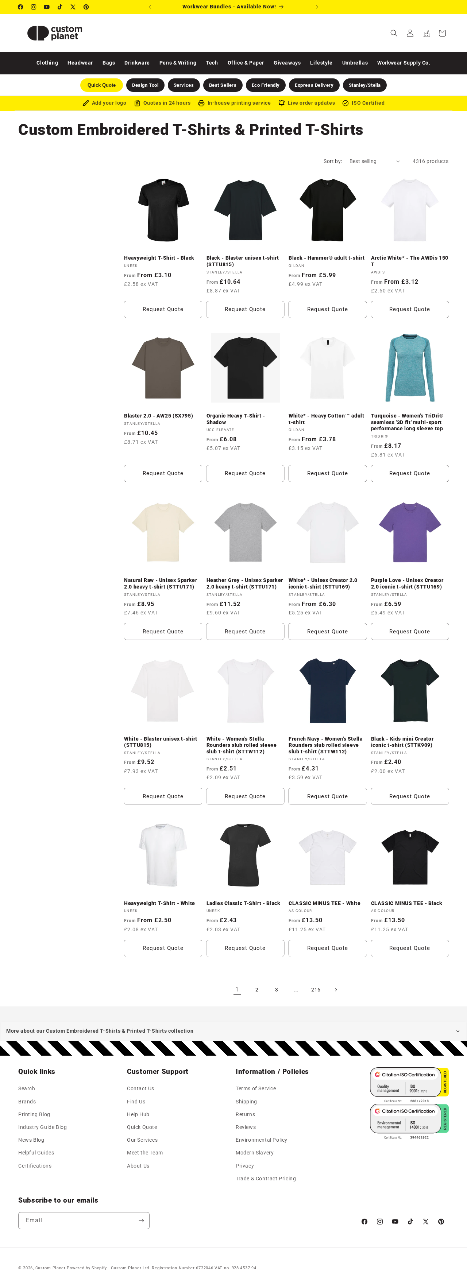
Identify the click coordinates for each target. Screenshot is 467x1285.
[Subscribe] (141, 1220)
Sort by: (333, 161)
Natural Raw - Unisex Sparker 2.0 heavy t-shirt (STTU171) (160, 584)
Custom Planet (50, 1268)
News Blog (31, 1140)
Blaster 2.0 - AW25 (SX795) (158, 416)
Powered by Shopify (87, 1268)
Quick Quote (142, 1127)
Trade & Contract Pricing (266, 1178)
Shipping (246, 1102)
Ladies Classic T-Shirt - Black (244, 903)
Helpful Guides (36, 1153)
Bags (109, 63)
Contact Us (140, 1089)
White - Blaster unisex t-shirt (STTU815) (160, 741)
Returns (245, 1114)
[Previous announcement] (150, 7)
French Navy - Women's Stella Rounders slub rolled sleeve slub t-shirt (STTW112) (326, 744)
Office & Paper (246, 63)
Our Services (142, 1140)
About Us (138, 1166)
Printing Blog (34, 1114)
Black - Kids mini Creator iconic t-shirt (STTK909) (402, 741)
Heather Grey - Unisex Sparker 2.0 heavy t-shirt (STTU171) (245, 584)
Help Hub (138, 1114)
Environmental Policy (261, 1140)
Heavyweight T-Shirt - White (159, 903)
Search (26, 1089)
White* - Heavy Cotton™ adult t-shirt (326, 419)
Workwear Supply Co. (403, 63)
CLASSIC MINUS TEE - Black (407, 903)
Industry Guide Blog (42, 1127)
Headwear (80, 63)
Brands (27, 1102)
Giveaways (287, 63)
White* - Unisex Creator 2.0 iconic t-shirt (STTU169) (323, 584)
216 (316, 989)
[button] (394, 33)
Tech (212, 63)
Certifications (34, 1166)
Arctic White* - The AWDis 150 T (409, 261)
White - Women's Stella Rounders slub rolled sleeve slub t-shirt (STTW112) (242, 744)
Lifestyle (321, 63)
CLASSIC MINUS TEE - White (325, 903)
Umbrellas (355, 63)
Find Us (136, 1102)
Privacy (245, 1166)
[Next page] (336, 990)
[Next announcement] (317, 7)
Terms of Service (256, 1089)
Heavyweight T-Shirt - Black (159, 258)
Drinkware (137, 63)
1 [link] (237, 989)
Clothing (47, 63)
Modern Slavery (255, 1153)
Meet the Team (145, 1153)
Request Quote (163, 309)
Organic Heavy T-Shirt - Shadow (236, 419)
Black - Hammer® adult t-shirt (326, 258)
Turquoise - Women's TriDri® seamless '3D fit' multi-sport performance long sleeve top (407, 422)
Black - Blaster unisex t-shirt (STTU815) (243, 261)
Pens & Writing (177, 63)
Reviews (246, 1127)
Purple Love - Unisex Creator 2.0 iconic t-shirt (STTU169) (407, 584)
